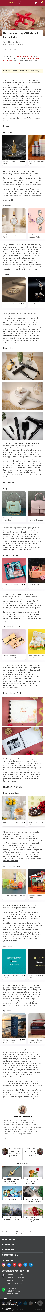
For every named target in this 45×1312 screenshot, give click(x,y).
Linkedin (31, 1265)
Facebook (10, 49)
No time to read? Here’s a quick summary (21, 70)
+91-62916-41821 (17, 1284)
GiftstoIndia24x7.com (15, 3)
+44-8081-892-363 (17, 1278)
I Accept (7, 1309)
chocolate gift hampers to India (22, 932)
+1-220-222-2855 (17, 1275)
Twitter (25, 1265)
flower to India (12, 854)
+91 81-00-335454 (13, 1289)
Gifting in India (8, 1245)
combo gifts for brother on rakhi (24, 63)
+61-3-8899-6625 (17, 1281)
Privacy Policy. (13, 1305)
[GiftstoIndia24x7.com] (2, 1232)
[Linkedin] (5, 1138)
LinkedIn (14, 49)
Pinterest (14, 1265)
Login (36, 3)
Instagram (3, 1265)
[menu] (3, 3)
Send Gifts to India (10, 1255)
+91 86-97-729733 (13, 1291)
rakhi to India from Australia (23, 56)
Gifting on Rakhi (8, 1250)
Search (31, 3)
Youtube (20, 1265)
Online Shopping (8, 1240)
